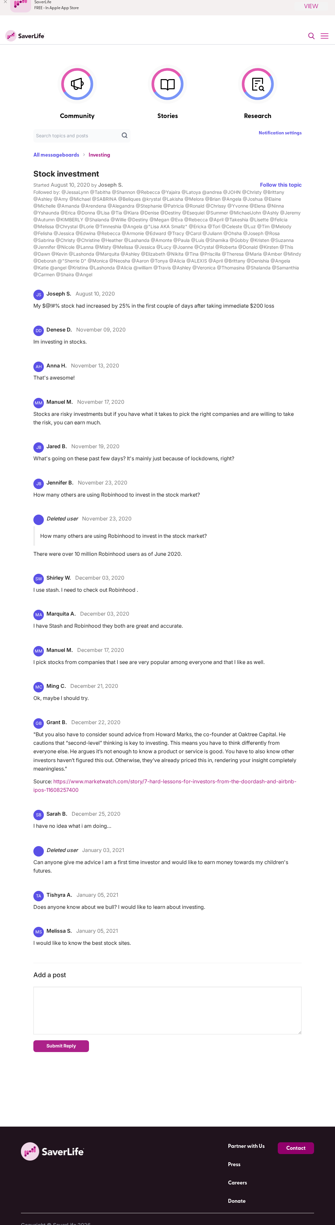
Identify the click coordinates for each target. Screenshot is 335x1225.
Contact (296, 1148)
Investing (99, 155)
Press (234, 1164)
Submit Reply (61, 1045)
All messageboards (56, 155)
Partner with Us (246, 1146)
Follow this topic (281, 184)
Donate (237, 1201)
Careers (237, 1182)
